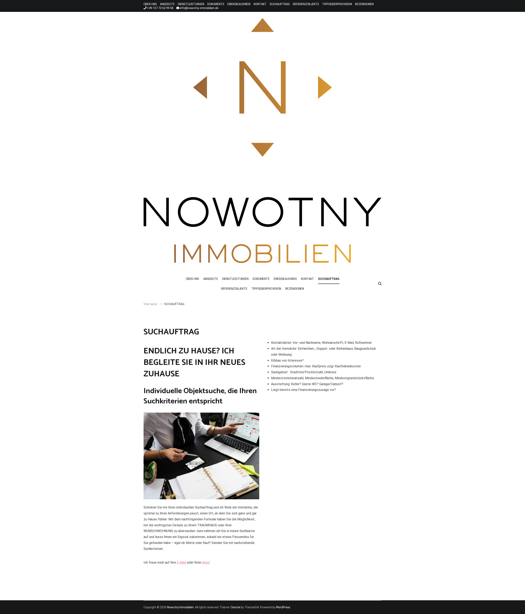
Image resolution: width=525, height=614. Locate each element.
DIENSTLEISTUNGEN (191, 4)
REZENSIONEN (364, 4)
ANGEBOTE (167, 4)
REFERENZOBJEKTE (306, 4)
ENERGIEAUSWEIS (239, 4)
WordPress (283, 607)
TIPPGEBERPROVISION (337, 4)
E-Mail (181, 562)
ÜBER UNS (150, 4)
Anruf (206, 562)
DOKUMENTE (215, 4)
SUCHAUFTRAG (280, 4)
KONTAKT (260, 4)
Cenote (235, 607)
